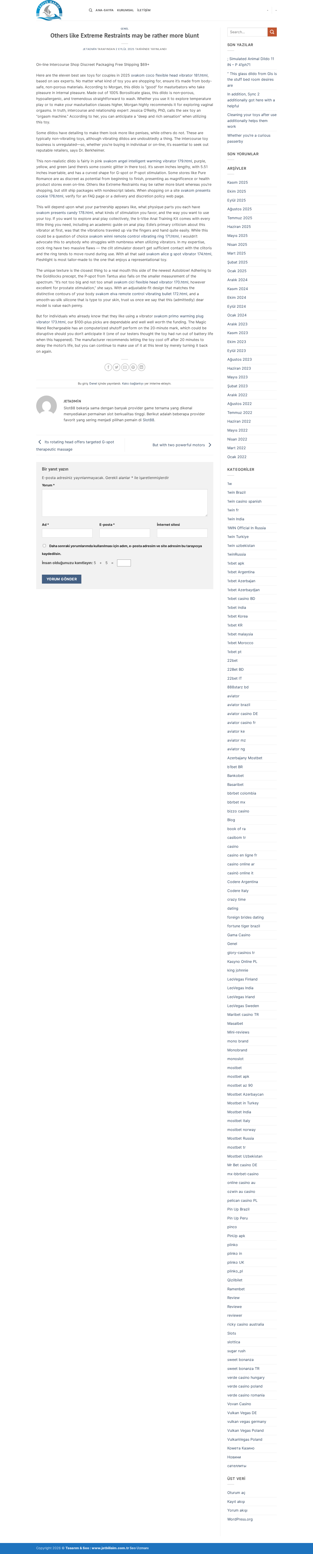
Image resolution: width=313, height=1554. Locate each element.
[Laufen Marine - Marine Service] (59, 10)
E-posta (107, 524)
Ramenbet (236, 1289)
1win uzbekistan (241, 545)
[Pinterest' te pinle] (133, 367)
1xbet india (236, 607)
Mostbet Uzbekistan (244, 1156)
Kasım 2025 (237, 182)
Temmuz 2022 (239, 412)
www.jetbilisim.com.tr (111, 1548)
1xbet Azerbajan (241, 581)
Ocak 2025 (237, 271)
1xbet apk (235, 563)
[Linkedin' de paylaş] (141, 367)
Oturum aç (236, 1492)
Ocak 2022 (237, 456)
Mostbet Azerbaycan (245, 1094)
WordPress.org (240, 1519)
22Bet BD (235, 669)
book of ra (236, 828)
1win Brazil (236, 492)
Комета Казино (241, 1448)
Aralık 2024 (237, 279)
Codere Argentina (242, 881)
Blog (231, 819)
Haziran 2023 (239, 368)
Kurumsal (125, 10)
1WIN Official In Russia (246, 528)
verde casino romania (246, 1395)
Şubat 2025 (237, 262)
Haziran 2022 (239, 421)
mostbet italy (238, 1120)
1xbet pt (234, 651)
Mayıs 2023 (237, 377)
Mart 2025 (236, 253)
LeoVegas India (240, 988)
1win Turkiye (238, 536)
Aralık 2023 (237, 324)
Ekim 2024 (236, 297)
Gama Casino (238, 935)
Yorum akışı (237, 1510)
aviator (233, 696)
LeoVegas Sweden (243, 1005)
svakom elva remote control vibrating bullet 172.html (141, 293)
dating (232, 908)
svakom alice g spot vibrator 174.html (178, 254)
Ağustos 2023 (239, 359)
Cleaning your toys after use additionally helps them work (252, 120)
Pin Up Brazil (238, 1209)
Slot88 (148, 420)
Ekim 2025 (236, 191)
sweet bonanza (240, 1359)
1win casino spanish (244, 501)
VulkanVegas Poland (244, 1439)
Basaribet (235, 784)
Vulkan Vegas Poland (245, 1430)
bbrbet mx (236, 802)
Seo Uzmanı (139, 1548)
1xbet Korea (237, 616)
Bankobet (235, 775)
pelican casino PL (242, 1200)
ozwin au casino (241, 1191)
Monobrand (237, 1050)
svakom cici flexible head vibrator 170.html (151, 282)
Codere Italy (238, 890)
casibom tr (236, 837)
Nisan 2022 (237, 439)
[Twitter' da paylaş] (116, 367)
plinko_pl (235, 1271)
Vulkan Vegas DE (242, 1412)
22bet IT (234, 678)
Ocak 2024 (237, 315)
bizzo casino (238, 811)
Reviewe (234, 1306)
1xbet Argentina (241, 572)
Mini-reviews (238, 1032)
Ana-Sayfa (105, 10)
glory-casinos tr (241, 952)
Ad (45, 524)
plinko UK (235, 1262)
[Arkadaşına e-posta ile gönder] (125, 367)
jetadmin (89, 49)
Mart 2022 (236, 448)
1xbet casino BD (241, 598)
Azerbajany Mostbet (244, 758)
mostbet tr (236, 1147)
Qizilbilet (234, 1280)
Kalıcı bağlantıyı (132, 383)
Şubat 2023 (237, 386)
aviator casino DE (242, 713)
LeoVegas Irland (241, 996)
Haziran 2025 (239, 226)
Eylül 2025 (236, 200)
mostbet (234, 1067)
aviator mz (236, 740)
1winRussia (236, 554)
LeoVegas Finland (242, 979)
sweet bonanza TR (243, 1368)
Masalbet (235, 1023)
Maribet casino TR (243, 1014)
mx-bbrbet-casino (243, 1174)
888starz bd (238, 687)
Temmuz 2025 (239, 218)
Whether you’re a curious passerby (248, 138)
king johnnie (237, 970)
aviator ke (236, 731)
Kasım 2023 (237, 332)
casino (233, 846)
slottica (233, 1342)
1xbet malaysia (240, 634)
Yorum (48, 485)
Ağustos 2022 (239, 403)
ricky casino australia (245, 1324)
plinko (232, 1244)
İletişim (144, 10)
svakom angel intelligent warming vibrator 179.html (147, 161)
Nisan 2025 (237, 244)
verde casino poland (245, 1386)
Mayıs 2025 (237, 235)
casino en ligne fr (242, 855)
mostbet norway (241, 1129)
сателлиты (236, 1465)
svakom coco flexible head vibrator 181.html (169, 75)
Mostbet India (239, 1112)
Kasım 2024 (237, 288)
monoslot (235, 1058)
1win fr (233, 510)
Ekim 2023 (236, 341)
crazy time (236, 899)
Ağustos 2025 (239, 209)
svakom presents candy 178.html (64, 212)
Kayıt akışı (236, 1501)
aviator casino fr (241, 722)
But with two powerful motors (179, 444)
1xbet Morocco (240, 642)
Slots (231, 1333)
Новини (234, 1457)
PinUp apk (236, 1235)
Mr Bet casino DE (242, 1165)
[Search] (90, 10)
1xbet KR (234, 625)
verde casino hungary (246, 1377)
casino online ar (241, 864)
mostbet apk (238, 1076)
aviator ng (236, 749)
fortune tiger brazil (243, 926)
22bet (232, 660)
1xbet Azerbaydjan (243, 589)
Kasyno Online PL (242, 961)
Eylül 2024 (236, 306)
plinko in (234, 1253)
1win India (235, 519)
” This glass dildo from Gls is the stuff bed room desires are (252, 79)
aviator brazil (238, 704)
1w (229, 483)
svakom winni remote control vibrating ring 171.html (134, 236)
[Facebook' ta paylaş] (108, 367)
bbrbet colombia (241, 793)
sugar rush (236, 1351)
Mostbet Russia (240, 1138)
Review (233, 1297)
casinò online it (240, 873)
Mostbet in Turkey (243, 1103)
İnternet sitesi (168, 524)
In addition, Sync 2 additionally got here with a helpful (251, 100)
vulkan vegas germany (246, 1421)
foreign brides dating (245, 917)
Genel (125, 28)
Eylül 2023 (236, 350)
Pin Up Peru (237, 1218)
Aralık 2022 (237, 395)
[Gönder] (272, 32)
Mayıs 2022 (237, 430)
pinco (232, 1226)
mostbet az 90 (240, 1085)
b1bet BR (235, 767)
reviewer (234, 1315)
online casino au (241, 1182)
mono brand (237, 1041)
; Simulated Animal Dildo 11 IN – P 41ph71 (250, 61)
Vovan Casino (239, 1404)
